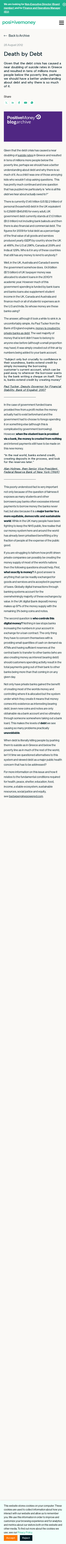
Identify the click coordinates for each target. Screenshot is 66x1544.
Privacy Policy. (25, 1532)
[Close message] (64, 4)
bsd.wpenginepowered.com (26, 796)
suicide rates (25, 155)
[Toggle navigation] (61, 22)
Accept (10, 1537)
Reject (26, 1537)
